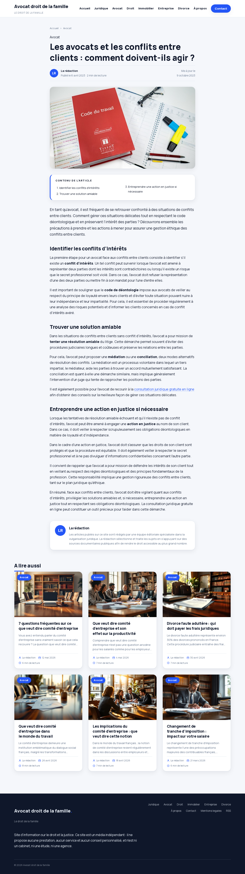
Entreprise (166, 8)
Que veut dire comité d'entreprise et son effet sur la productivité (114, 628)
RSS (228, 811)
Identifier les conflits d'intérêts (79, 188)
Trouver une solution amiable (78, 194)
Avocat (117, 8)
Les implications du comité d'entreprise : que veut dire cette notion (115, 731)
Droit (130, 8)
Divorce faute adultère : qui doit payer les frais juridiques (193, 626)
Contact (221, 9)
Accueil (84, 8)
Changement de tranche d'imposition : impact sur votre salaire (188, 731)
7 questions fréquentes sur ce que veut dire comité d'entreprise (48, 626)
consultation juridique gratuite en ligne (164, 389)
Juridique (101, 8)
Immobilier (146, 8)
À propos (200, 8)
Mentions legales (211, 811)
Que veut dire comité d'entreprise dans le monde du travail (37, 731)
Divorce (183, 8)
